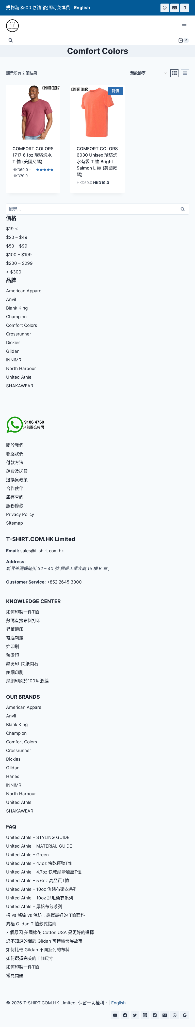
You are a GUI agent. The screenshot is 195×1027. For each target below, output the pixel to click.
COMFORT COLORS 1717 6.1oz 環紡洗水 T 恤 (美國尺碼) (33, 155)
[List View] (185, 73)
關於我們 (14, 445)
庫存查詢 (14, 497)
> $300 (13, 271)
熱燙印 (12, 655)
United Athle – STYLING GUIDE (37, 837)
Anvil (11, 299)
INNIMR (13, 359)
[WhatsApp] (164, 8)
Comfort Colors (21, 325)
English (118, 1002)
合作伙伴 (14, 488)
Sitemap (14, 523)
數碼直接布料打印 (23, 620)
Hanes (12, 776)
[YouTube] (115, 1015)
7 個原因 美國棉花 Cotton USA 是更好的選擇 (50, 932)
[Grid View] (174, 73)
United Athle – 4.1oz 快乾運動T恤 (39, 863)
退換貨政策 (17, 479)
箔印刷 (12, 646)
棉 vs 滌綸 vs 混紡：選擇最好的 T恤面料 (45, 915)
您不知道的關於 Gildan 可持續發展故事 (44, 941)
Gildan (13, 351)
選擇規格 (19, 191)
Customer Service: (26, 582)
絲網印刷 (14, 672)
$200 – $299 (19, 263)
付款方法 (14, 462)
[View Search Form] (10, 40)
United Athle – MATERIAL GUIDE (39, 846)
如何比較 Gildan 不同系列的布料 (38, 949)
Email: (12, 550)
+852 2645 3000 (64, 582)
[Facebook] (125, 1015)
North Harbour (21, 368)
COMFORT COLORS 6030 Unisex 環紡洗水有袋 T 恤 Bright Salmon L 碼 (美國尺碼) (97, 161)
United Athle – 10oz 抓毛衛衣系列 (39, 897)
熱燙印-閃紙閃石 (22, 663)
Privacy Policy (20, 514)
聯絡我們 (14, 453)
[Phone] (184, 8)
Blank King (17, 308)
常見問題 (14, 975)
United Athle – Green (27, 854)
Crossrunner (18, 333)
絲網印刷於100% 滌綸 (27, 680)
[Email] (174, 8)
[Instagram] (145, 1015)
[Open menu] (184, 26)
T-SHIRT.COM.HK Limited (40, 539)
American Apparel (24, 290)
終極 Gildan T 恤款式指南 (31, 923)
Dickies (13, 342)
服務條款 (14, 505)
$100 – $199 (19, 254)
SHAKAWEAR (19, 385)
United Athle (18, 377)
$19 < (12, 228)
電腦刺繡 (14, 637)
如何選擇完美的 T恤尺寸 (29, 958)
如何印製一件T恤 (22, 612)
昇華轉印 (14, 629)
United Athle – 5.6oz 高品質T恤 (37, 880)
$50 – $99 (16, 246)
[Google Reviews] (184, 1015)
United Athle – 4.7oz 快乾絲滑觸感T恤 (44, 872)
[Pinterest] (155, 1015)
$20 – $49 (16, 237)
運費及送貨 (17, 471)
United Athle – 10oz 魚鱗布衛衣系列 (41, 889)
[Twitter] (135, 1015)
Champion (16, 316)
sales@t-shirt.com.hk (42, 550)
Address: (16, 561)
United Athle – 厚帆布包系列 (34, 906)
